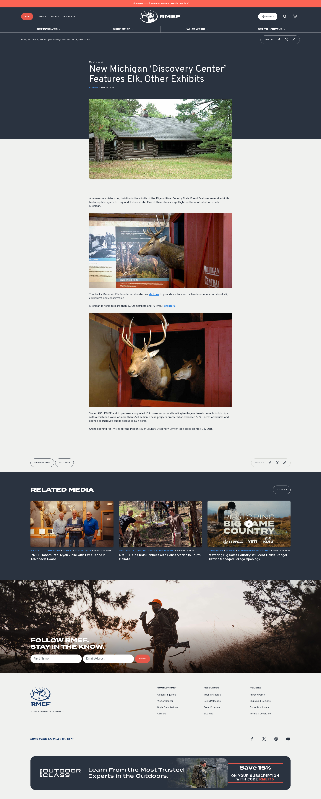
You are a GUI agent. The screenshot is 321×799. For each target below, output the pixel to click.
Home (23, 40)
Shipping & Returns (260, 701)
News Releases (212, 701)
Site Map (208, 713)
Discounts (69, 16)
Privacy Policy (257, 694)
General (93, 88)
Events (55, 16)
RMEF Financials (212, 694)
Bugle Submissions (167, 707)
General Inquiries (166, 694)
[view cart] (294, 16)
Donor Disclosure (259, 707)
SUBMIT (142, 658)
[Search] (284, 16)
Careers (161, 713)
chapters (169, 306)
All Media (281, 490)
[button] (279, 39)
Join (27, 16)
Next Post (64, 463)
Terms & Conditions (261, 713)
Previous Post (42, 463)
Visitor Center (165, 701)
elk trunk (154, 294)
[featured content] (160, 773)
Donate (42, 16)
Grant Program (212, 707)
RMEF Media (33, 40)
